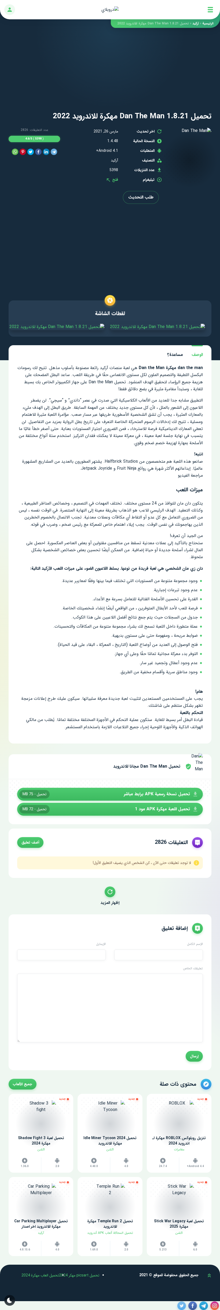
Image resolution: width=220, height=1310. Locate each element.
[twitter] (30, 152)
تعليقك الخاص (193, 968)
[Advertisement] (110, 65)
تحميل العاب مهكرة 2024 (40, 1275)
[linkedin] (46, 152)
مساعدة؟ (175, 354)
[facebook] (38, 152)
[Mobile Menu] (210, 9)
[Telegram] (54, 152)
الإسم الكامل (195, 944)
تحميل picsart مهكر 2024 (79, 1275)
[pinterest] (23, 152)
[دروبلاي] (110, 9)
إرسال (194, 1056)
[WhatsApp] (15, 152)
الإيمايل (101, 944)
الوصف (197, 354)
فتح (114, 180)
